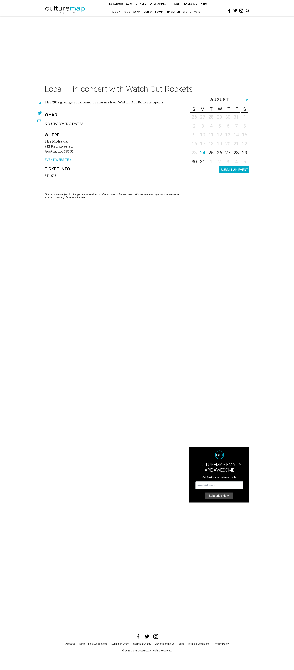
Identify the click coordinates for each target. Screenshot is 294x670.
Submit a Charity (142, 643)
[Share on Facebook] (40, 103)
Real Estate (190, 4)
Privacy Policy (221, 643)
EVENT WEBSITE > (58, 160)
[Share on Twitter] (40, 112)
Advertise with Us (165, 643)
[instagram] (241, 10)
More (197, 12)
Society (115, 12)
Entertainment (158, 4)
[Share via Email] (39, 120)
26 (219, 153)
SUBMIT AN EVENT (234, 170)
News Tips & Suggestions (93, 643)
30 (194, 162)
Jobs (181, 643)
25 (211, 153)
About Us (70, 643)
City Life (141, 4)
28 (236, 153)
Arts (204, 4)
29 (244, 153)
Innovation (173, 12)
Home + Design (131, 12)
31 (202, 162)
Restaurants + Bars (120, 4)
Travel (175, 4)
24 (202, 153)
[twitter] (235, 10)
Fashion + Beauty (153, 12)
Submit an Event (120, 643)
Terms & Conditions (199, 643)
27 (227, 153)
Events (187, 12)
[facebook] (229, 11)
